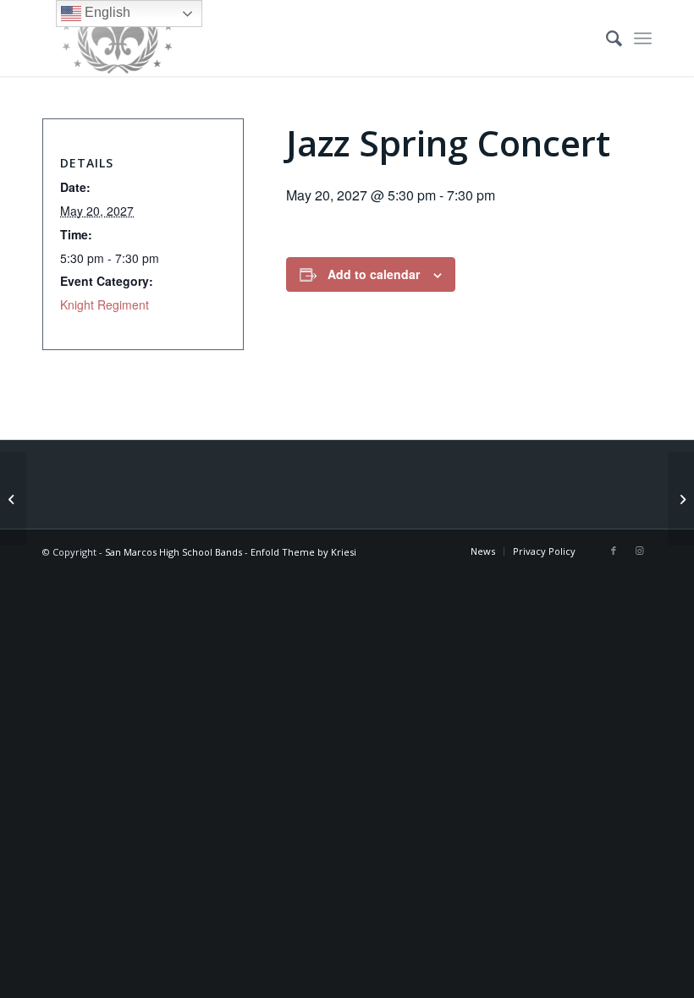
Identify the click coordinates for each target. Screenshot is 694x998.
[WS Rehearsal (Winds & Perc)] (13, 499)
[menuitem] (605, 38)
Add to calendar (374, 274)
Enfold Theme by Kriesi (303, 552)
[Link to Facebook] (613, 550)
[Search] (605, 38)
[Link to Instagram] (639, 550)
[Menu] (643, 38)
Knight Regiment (104, 304)
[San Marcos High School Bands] (118, 38)
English (105, 12)
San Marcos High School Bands (173, 552)
